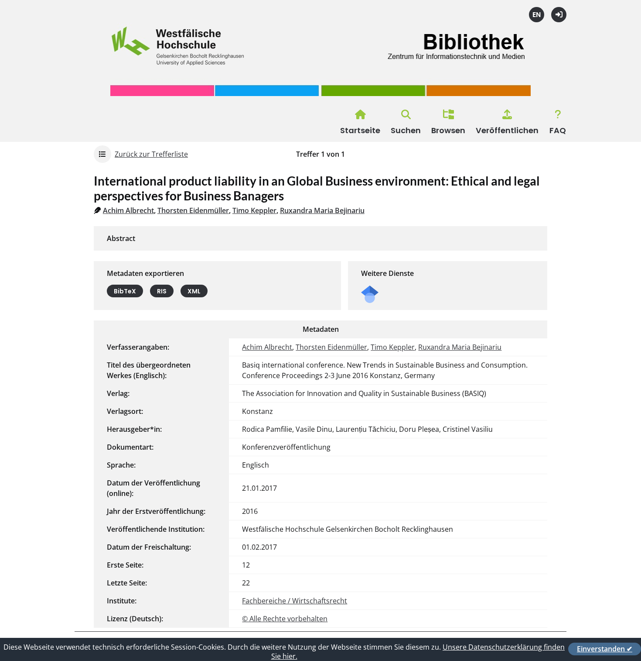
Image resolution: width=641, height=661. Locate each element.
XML (194, 291)
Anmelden (558, 14)
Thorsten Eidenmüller (193, 210)
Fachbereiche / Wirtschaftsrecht (294, 601)
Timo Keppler (254, 210)
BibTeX (125, 291)
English (536, 14)
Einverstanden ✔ (604, 649)
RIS (162, 291)
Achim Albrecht (128, 210)
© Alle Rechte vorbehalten (284, 618)
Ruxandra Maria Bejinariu (322, 210)
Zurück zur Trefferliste (151, 154)
